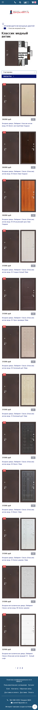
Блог (8, 689)
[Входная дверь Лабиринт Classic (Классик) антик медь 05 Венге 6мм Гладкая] (19, 148)
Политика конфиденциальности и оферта (19, 681)
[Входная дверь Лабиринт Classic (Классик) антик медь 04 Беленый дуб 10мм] (19, 342)
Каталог (31, 685)
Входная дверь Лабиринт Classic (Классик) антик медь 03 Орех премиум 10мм (18, 319)
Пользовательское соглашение (15, 685)
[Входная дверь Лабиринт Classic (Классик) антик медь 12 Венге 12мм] (19, 486)
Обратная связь (26, 689)
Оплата (31, 692)
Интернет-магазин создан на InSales (18, 707)
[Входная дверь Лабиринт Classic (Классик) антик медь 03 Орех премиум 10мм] (19, 294)
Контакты (14, 689)
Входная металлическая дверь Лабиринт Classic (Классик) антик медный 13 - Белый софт (18, 656)
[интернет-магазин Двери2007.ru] (19, 12)
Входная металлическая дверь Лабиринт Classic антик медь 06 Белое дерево (17, 606)
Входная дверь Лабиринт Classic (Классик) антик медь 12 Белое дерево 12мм (18, 559)
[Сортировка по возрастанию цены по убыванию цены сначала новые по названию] (19, 72)
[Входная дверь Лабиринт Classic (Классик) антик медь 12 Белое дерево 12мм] (19, 534)
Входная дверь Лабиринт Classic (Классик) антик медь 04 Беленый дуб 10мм (18, 367)
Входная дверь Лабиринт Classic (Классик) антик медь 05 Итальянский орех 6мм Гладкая (18, 221)
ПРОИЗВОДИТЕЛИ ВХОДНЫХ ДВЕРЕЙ (19, 26)
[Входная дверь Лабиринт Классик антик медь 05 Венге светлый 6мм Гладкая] (19, 100)
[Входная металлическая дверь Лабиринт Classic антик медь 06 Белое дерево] (19, 582)
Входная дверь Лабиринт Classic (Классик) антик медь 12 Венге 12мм (18, 511)
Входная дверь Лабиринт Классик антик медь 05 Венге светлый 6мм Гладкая (17, 124)
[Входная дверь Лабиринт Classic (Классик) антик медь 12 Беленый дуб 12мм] (19, 390)
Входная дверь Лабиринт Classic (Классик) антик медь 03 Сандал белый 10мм (18, 271)
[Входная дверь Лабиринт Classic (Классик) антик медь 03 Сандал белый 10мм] (19, 246)
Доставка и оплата (11, 692)
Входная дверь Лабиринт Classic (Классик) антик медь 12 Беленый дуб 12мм (18, 415)
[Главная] (3, 24)
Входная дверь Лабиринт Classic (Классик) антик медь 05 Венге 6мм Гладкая (18, 172)
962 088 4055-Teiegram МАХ (20, 700)
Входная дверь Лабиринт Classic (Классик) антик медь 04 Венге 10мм (18, 463)
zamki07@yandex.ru (20, 703)
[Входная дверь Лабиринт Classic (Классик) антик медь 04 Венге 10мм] (19, 438)
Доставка (23, 692)
